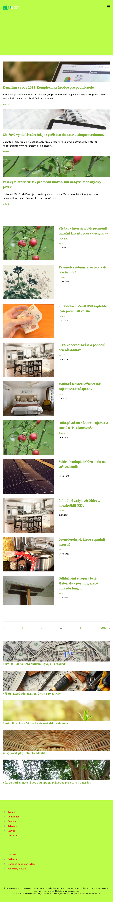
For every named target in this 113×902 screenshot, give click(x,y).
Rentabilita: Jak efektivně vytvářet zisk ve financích (36, 723)
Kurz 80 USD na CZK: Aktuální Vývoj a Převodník (34, 664)
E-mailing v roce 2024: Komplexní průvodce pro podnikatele (48, 87)
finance (6, 104)
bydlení (6, 204)
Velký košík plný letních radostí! (24, 753)
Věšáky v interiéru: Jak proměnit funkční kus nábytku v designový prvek (83, 233)
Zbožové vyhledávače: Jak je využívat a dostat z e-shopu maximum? (53, 134)
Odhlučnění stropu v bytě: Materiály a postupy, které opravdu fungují (78, 583)
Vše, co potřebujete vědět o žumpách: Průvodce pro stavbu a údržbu (47, 783)
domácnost (63, 433)
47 (81, 627)
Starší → (105, 627)
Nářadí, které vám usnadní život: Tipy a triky (32, 694)
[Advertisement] (56, 31)
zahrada (62, 277)
